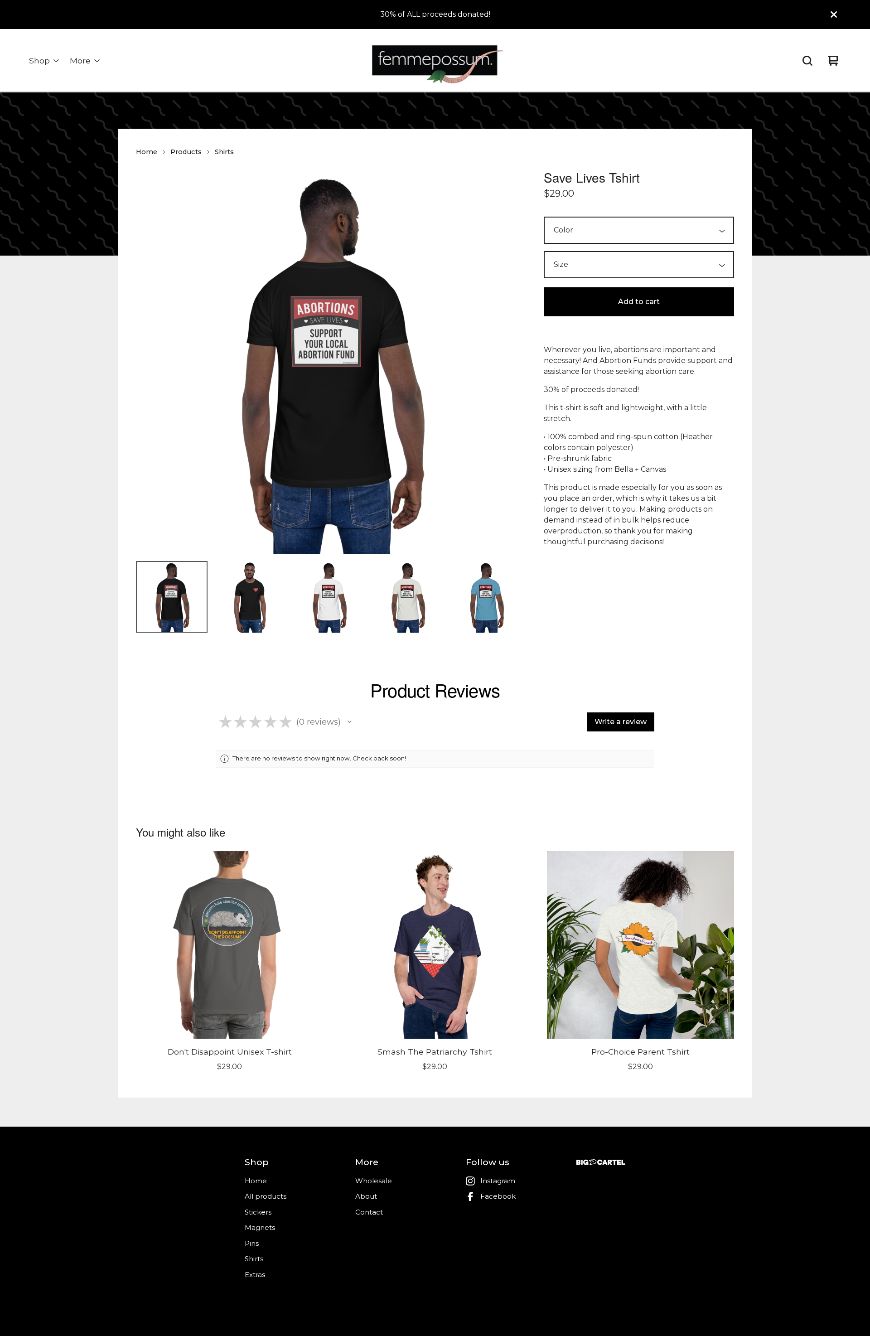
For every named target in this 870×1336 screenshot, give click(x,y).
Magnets (260, 1227)
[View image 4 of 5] (408, 597)
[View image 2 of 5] (250, 597)
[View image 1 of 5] (172, 597)
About (366, 1196)
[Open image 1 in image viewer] (329, 361)
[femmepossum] (435, 60)
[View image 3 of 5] (329, 597)
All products (265, 1196)
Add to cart (639, 301)
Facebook (498, 1196)
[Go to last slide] (148, 361)
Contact (369, 1212)
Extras (255, 1274)
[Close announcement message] (833, 14)
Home (146, 152)
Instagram (497, 1180)
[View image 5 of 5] (486, 597)
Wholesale (373, 1180)
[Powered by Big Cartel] (600, 1162)
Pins (252, 1243)
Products (186, 152)
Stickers (258, 1212)
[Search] (807, 61)
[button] (349, 721)
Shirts (224, 152)
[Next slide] (509, 361)
